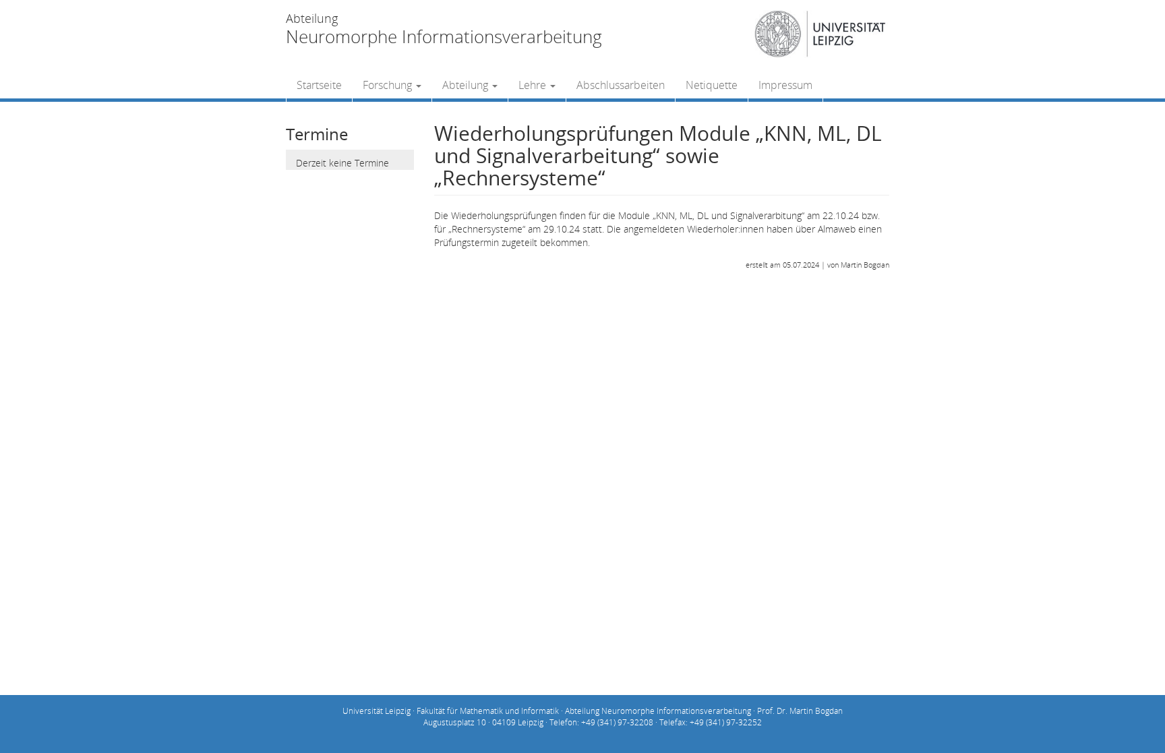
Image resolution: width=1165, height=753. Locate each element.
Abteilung (466, 85)
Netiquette (712, 85)
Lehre (533, 85)
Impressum (785, 85)
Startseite (319, 85)
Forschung (389, 85)
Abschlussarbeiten (620, 85)
